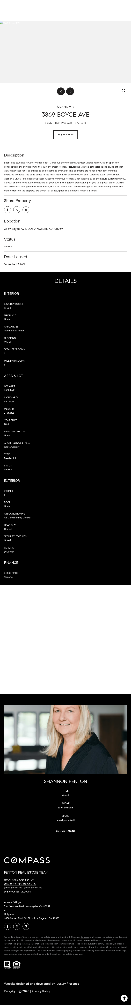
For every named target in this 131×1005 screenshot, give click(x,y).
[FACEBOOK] (7, 926)
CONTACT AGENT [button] (65, 831)
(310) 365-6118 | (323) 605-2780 (20, 883)
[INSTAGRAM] (16, 926)
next (70, 91)
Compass (85, 937)
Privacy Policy (41, 991)
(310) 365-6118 (65, 807)
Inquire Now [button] (65, 134)
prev (61, 91)
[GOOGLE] (26, 926)
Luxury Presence (68, 984)
